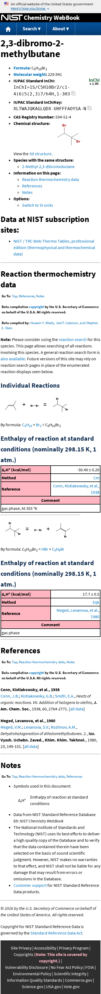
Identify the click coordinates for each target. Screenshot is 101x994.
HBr (44, 549)
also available (13, 358)
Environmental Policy (32, 973)
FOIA (89, 967)
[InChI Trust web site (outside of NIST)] (94, 84)
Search (30, 28)
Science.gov (32, 986)
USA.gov (53, 986)
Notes (27, 192)
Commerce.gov (78, 980)
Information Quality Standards (34, 980)
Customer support (30, 885)
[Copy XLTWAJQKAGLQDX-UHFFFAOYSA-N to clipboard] (89, 109)
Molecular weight (29, 74)
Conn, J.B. (10, 696)
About (59, 28)
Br (38, 424)
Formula (21, 68)
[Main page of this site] (8, 28)
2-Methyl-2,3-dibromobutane (48, 166)
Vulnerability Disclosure (26, 967)
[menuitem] (8, 28)
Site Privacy (21, 948)
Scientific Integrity (70, 973)
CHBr (58, 549)
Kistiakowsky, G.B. (37, 696)
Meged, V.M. (11, 727)
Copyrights (23, 954)
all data (76, 708)
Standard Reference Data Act (56, 933)
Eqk (96, 602)
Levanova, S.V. (36, 727)
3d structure (40, 153)
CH (27, 424)
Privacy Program (74, 948)
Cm (96, 477)
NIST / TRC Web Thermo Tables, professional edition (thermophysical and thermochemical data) (54, 247)
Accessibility (45, 948)
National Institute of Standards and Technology (12, 17)
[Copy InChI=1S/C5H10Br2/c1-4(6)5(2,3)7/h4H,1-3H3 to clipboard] (73, 95)
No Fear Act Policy (67, 967)
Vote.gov (71, 986)
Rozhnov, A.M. (63, 727)
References (32, 185)
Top (14, 296)
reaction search (73, 339)
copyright (36, 307)
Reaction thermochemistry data (50, 179)
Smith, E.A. (64, 696)
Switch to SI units (37, 205)
